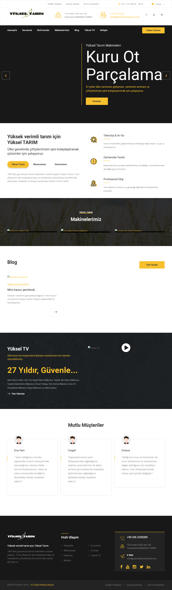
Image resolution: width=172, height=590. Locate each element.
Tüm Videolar (18, 393)
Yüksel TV (90, 30)
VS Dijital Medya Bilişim (42, 584)
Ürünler (95, 550)
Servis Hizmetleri (91, 4)
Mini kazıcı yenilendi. (21, 289)
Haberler (68, 555)
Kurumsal (27, 30)
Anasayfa (12, 30)
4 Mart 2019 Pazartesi (18, 285)
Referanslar (43, 30)
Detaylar (96, 104)
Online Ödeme (153, 30)
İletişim (104, 30)
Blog (77, 30)
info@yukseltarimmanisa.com (124, 17)
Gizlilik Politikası (55, 4)
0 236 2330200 (117, 13)
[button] (6, 76)
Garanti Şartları (72, 4)
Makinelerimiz (62, 30)
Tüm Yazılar (152, 265)
